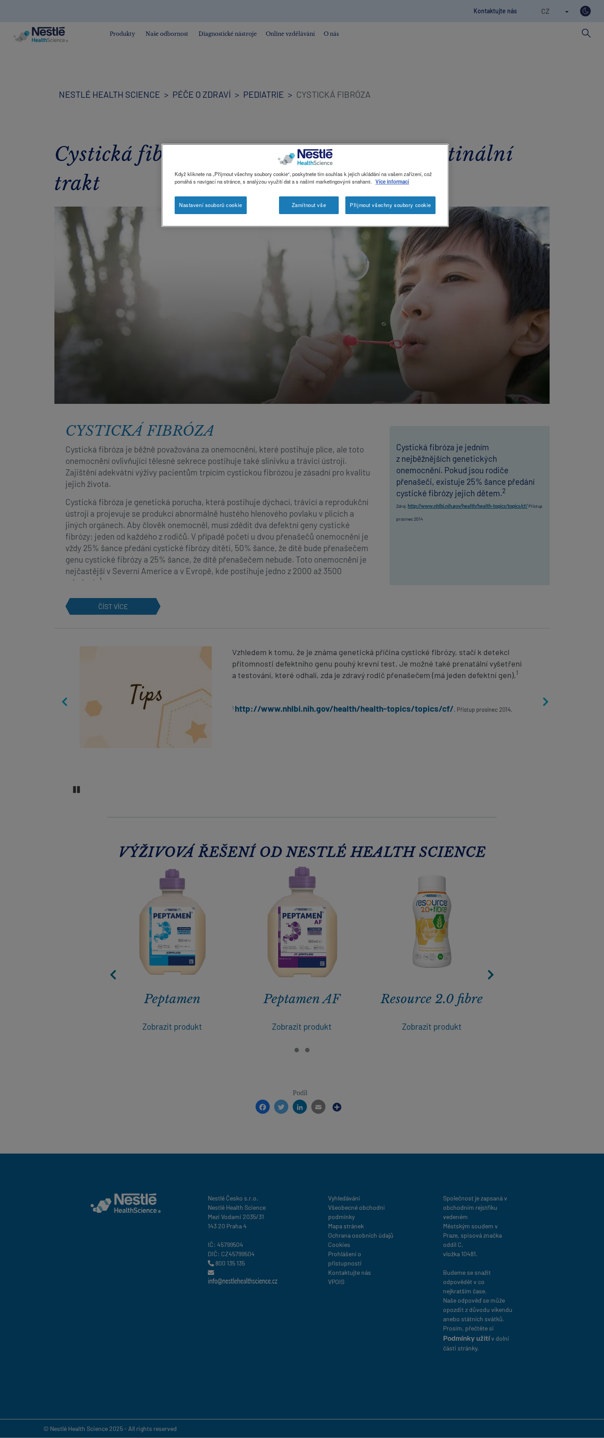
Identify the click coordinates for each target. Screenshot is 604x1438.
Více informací (392, 181)
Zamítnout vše (309, 204)
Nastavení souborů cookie (210, 204)
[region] (305, 185)
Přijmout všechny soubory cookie (390, 204)
